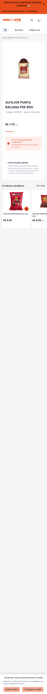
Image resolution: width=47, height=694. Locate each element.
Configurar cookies (32, 689)
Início (4, 38)
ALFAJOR (11, 38)
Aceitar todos (12, 689)
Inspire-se (34, 30)
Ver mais (41, 185)
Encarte (19, 30)
